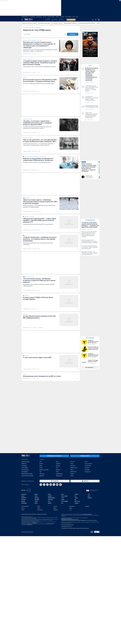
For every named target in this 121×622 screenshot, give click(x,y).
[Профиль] (98, 19)
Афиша (57, 16)
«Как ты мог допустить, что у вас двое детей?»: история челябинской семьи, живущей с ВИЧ (40, 140)
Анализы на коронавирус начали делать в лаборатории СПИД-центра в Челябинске (38, 159)
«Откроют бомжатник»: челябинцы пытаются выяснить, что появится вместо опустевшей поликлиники (39, 239)
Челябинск (25, 27)
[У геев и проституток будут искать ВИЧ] (68, 361)
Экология (87, 467)
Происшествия (73, 467)
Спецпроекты (88, 471)
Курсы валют (68, 16)
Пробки (54, 19)
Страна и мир (88, 465)
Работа (72, 469)
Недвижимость (25, 16)
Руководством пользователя (66, 518)
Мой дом (58, 469)
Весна (41, 465)
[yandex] (60, 484)
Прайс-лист (24, 463)
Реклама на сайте (25, 461)
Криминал (58, 463)
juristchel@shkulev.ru (50, 523)
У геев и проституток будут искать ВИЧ (37, 357)
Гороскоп (62, 16)
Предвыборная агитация (26, 473)
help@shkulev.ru (29, 524)
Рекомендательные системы (66, 526)
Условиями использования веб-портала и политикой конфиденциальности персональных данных (79, 520)
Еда (40, 471)
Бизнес (41, 463)
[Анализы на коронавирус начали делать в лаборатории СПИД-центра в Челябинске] (68, 162)
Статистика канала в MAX (27, 475)
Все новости (32, 27)
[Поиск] (92, 19)
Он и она (72, 461)
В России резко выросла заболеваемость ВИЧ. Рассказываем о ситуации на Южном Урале (40, 80)
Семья (71, 475)
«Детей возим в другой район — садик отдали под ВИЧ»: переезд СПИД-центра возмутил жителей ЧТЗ (39, 220)
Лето (57, 467)
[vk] (44, 484)
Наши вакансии (24, 469)
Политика (72, 465)
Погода (44, 16)
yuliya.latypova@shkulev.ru (87, 514)
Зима (57, 461)
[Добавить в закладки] (77, 54)
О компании (24, 465)
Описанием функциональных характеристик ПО (69, 519)
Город (41, 467)
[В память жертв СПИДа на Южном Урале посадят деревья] (68, 301)
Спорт (86, 461)
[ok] (47, 484)
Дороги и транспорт (44, 469)
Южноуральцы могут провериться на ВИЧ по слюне (42, 376)
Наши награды (24, 467)
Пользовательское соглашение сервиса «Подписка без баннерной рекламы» (75, 528)
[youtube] (57, 484)
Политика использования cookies (67, 524)
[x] (54, 484)
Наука (57, 471)
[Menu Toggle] (22, 19)
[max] (50, 484)
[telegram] (41, 484)
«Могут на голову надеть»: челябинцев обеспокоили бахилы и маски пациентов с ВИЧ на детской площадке (40, 201)
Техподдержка (24, 471)
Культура (58, 465)
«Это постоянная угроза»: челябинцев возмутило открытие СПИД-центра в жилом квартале (39, 280)
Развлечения (73, 471)
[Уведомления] (95, 19)
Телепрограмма (51, 16)
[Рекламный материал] (71, 20)
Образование (59, 475)
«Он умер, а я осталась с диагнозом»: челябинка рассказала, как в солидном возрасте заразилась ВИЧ (37, 122)
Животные (42, 473)
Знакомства (39, 16)
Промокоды (32, 16)
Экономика (87, 469)
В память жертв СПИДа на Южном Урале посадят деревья (38, 298)
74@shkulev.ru (35, 522)
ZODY (77, 16)
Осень (71, 463)
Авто (41, 461)
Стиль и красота (88, 463)
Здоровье (42, 475)
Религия (72, 473)
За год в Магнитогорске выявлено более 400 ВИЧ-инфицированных (39, 317)
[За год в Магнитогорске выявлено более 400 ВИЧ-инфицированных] (68, 320)
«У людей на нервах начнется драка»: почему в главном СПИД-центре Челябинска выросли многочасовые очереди (40, 62)
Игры (73, 16)
